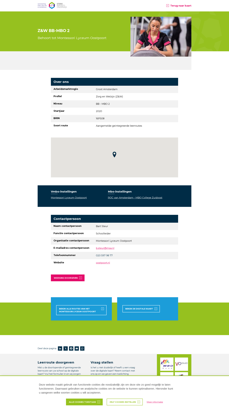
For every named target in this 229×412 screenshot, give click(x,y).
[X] (65, 348)
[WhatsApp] (82, 348)
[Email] (77, 348)
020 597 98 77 (104, 255)
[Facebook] (71, 348)
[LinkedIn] (60, 348)
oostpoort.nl (103, 262)
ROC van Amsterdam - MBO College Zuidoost (135, 197)
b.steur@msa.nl (105, 248)
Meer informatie (155, 402)
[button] (114, 154)
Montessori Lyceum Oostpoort (69, 197)
